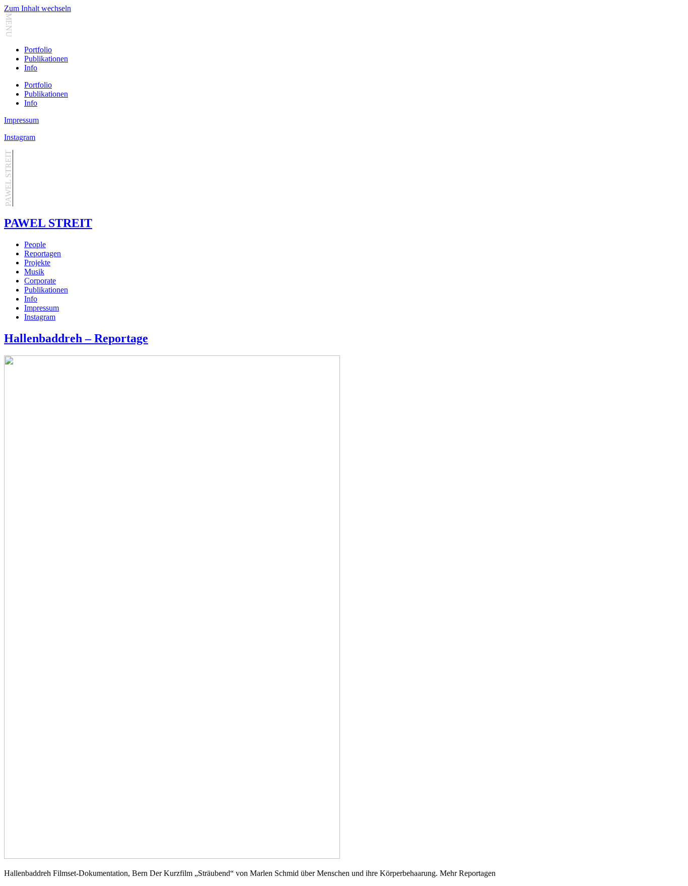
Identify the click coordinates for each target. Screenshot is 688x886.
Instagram (19, 137)
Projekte (37, 262)
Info (30, 67)
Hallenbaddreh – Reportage (76, 338)
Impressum (21, 120)
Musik (34, 271)
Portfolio (38, 49)
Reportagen (42, 253)
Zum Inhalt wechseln (37, 8)
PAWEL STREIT (48, 223)
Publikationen (46, 58)
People (35, 244)
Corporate (40, 280)
